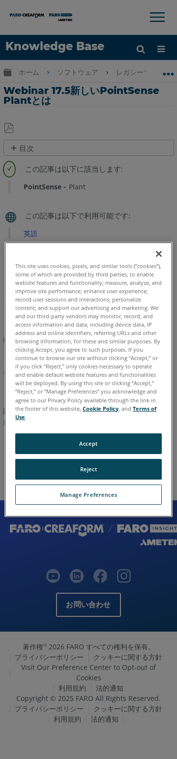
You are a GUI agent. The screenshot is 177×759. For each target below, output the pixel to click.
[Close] (159, 254)
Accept (88, 443)
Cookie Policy (100, 408)
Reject (88, 469)
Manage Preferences (88, 494)
